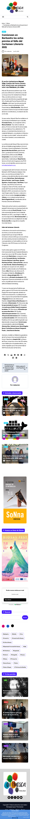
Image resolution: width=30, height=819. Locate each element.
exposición (16, 650)
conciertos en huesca (18, 638)
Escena (6, 724)
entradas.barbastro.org (8, 165)
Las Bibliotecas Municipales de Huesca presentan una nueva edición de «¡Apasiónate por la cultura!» (14, 435)
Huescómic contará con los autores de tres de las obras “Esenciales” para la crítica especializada (14, 411)
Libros (4, 31)
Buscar (7, 612)
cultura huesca (7, 642)
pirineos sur (14, 659)
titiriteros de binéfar (20, 667)
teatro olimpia (7, 667)
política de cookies (15, 815)
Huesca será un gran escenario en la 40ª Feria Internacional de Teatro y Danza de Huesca (12, 737)
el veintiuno (7, 650)
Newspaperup (10, 807)
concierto (6, 638)
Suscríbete (8, 599)
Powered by (11, 604)
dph (25, 646)
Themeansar (19, 807)
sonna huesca (7, 663)
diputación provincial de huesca (12, 646)
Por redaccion (8, 51)
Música (6, 702)
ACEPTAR (15, 817)
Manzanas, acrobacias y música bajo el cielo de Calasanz (11, 758)
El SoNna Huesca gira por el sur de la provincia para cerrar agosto (12, 715)
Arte (5, 680)
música (5, 659)
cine (21, 634)
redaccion (16, 385)
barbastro (6, 634)
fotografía (14, 654)
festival (6, 654)
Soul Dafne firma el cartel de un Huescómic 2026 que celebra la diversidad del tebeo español (14, 459)
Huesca (23, 654)
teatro (16, 663)
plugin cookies (26, 817)
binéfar (14, 634)
